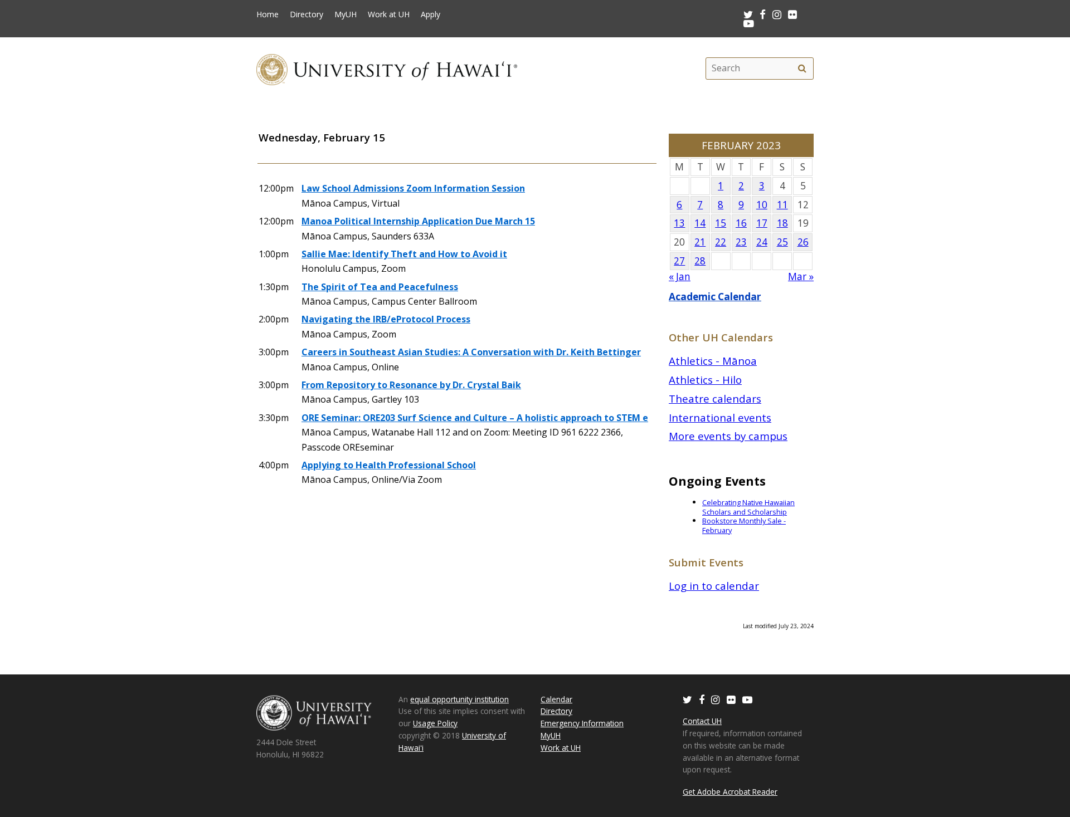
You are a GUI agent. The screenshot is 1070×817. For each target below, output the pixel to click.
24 (761, 242)
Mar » (801, 276)
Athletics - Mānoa (713, 361)
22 (720, 242)
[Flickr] (731, 699)
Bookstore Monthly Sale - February (744, 525)
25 (782, 242)
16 (741, 223)
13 (679, 223)
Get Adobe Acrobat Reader (730, 791)
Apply (430, 14)
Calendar (556, 699)
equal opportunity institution (459, 699)
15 (720, 223)
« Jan (679, 276)
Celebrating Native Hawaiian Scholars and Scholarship (748, 507)
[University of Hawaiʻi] (386, 68)
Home (267, 14)
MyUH (345, 14)
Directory (306, 14)
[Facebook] (701, 699)
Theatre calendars (715, 398)
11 (782, 204)
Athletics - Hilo (705, 380)
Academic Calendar (715, 296)
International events (720, 417)
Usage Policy (435, 723)
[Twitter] (687, 699)
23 (741, 242)
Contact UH (702, 721)
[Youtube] (748, 23)
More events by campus (728, 436)
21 (700, 242)
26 (803, 242)
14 (700, 223)
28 (700, 261)
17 (761, 223)
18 (782, 223)
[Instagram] (715, 699)
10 (761, 204)
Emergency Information (582, 723)
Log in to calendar (714, 586)
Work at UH (389, 14)
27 (679, 261)
